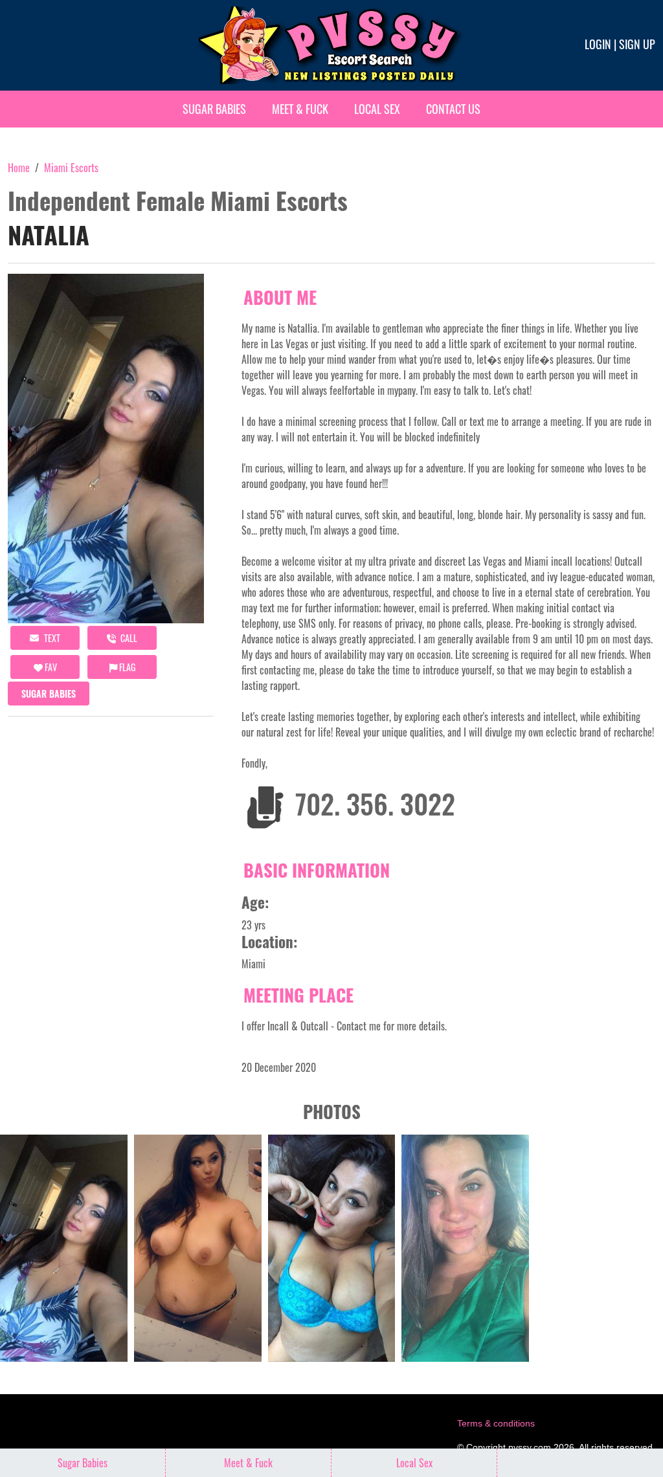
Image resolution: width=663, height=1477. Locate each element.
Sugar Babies (214, 108)
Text (51, 638)
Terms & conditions (496, 1423)
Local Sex (377, 108)
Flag (126, 667)
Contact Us (453, 108)
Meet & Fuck (300, 108)
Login (598, 44)
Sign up (637, 44)
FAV (50, 667)
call (127, 638)
